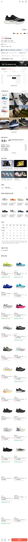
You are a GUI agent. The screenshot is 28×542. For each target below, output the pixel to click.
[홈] (22, 1)
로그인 (14, 78)
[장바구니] (26, 1)
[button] (14, 64)
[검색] (19, 1)
